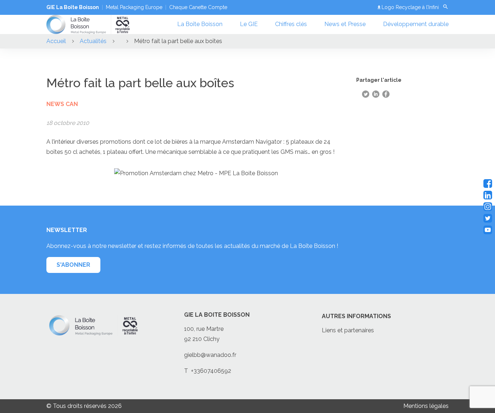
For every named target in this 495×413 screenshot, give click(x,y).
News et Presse (345, 24)
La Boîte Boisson (199, 24)
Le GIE (249, 24)
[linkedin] (487, 195)
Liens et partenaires (348, 330)
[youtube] (487, 230)
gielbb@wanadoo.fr (210, 354)
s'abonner (73, 264)
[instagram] (487, 206)
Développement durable (416, 24)
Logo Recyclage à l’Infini (410, 7)
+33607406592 (211, 370)
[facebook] (487, 183)
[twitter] (487, 218)
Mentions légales (426, 406)
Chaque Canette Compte (198, 7)
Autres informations (356, 316)
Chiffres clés (291, 24)
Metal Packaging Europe (134, 7)
